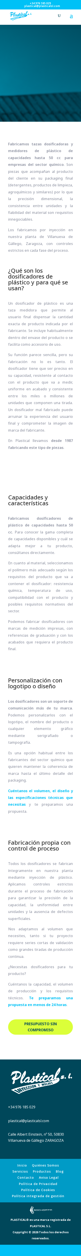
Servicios (20, 1171)
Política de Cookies (38, 1190)
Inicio (22, 1165)
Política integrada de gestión (38, 1196)
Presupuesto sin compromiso (40, 1026)
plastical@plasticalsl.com (28, 1120)
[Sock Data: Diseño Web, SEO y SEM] (40, 1214)
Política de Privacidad (38, 1184)
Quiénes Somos (45, 1165)
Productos (42, 1171)
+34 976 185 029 (40, 3)
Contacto (25, 1177)
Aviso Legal (49, 1177)
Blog (60, 1171)
